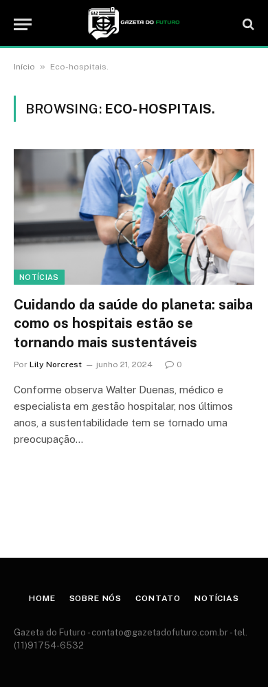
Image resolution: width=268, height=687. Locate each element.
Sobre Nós (95, 598)
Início (24, 67)
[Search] (247, 24)
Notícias (39, 277)
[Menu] (23, 24)
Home (42, 598)
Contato (158, 598)
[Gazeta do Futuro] (133, 24)
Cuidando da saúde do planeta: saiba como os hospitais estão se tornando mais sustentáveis (133, 323)
